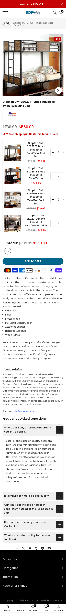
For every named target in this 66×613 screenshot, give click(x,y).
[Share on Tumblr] (36, 548)
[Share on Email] (49, 548)
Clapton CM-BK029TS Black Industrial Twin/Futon (36, 173)
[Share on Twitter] (23, 548)
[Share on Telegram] (42, 548)
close (62, 3)
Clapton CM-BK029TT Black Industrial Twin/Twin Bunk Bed (35, 150)
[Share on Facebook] (16, 548)
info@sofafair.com (24, 411)
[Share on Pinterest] (29, 548)
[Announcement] (31, 4)
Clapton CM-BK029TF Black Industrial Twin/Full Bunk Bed (36, 197)
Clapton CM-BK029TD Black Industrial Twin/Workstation (36, 220)
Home (6, 23)
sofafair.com (32, 600)
